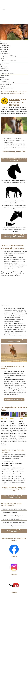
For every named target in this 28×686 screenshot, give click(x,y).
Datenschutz (10, 88)
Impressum (3, 88)
